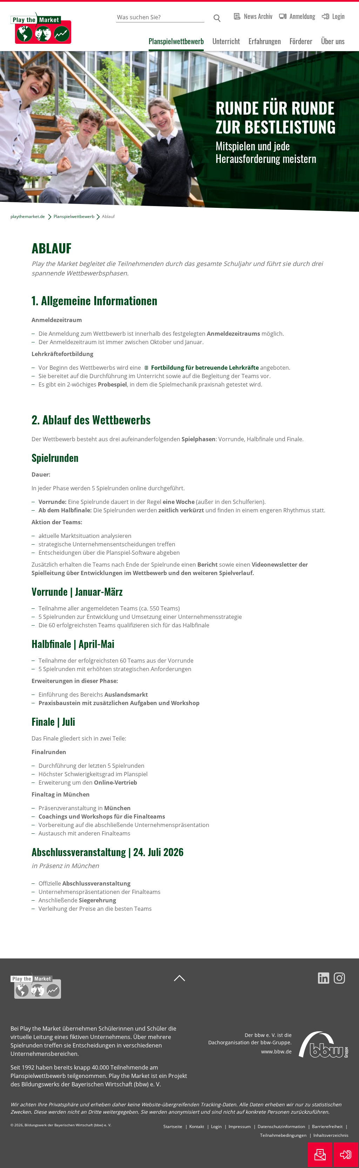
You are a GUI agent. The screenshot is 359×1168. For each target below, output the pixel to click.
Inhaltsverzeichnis (330, 1135)
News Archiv (258, 16)
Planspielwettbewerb (176, 41)
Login (338, 16)
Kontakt (196, 1126)
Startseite (172, 1126)
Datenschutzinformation (281, 1126)
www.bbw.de (276, 1051)
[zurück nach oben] (179, 978)
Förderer (301, 41)
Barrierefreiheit (327, 1126)
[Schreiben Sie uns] (320, 1154)
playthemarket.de (28, 216)
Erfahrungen (265, 41)
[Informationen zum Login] (345, 1154)
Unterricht (226, 41)
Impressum (240, 1126)
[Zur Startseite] (35, 26)
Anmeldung (302, 16)
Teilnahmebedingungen (283, 1135)
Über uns (333, 41)
